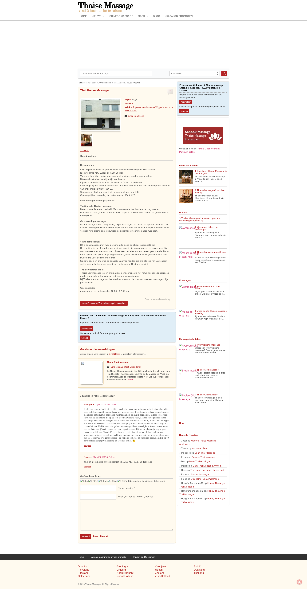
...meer (129, 379)
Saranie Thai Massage (203, 457)
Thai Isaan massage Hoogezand (207, 470)
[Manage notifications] (299, 582)
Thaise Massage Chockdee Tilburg (209, 191)
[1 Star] (84, 481)
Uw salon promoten (179, 16)
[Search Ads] (224, 73)
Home (83, 16)
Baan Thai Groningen (200, 461)
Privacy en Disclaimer (144, 557)
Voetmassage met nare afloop (207, 287)
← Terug (84, 150)
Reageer (87, 445)
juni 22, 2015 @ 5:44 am (106, 404)
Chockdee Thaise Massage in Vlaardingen (211, 172)
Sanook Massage (200, 474)
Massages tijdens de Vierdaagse (206, 228)
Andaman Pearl (200, 448)
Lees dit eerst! (101, 536)
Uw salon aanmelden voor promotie (108, 557)
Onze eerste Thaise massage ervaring (211, 312)
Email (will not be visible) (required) (136, 496)
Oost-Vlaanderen (100, 83)
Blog (156, 16)
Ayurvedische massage (208, 344)
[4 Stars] (112, 481)
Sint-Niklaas (115, 83)
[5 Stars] (122, 481)
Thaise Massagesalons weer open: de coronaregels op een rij (199, 219)
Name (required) (126, 488)
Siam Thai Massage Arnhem (207, 465)
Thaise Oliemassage (207, 394)
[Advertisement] (153, 44)
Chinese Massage (121, 16)
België (87, 83)
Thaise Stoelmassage (208, 369)
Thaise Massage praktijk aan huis (210, 253)
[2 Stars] (93, 481)
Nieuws (96, 16)
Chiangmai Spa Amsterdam (205, 478)
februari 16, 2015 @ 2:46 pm (104, 457)
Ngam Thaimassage (118, 362)
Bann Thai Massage (205, 452)
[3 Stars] (103, 481)
